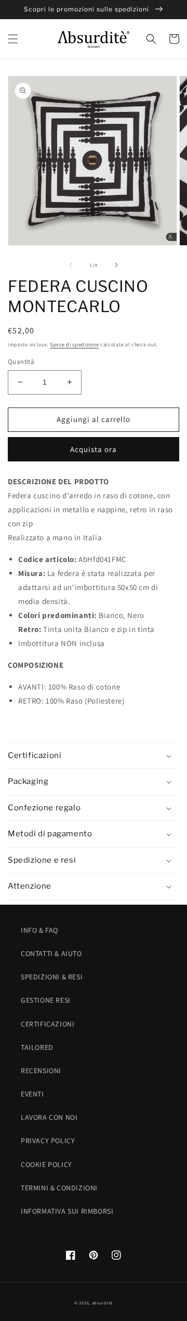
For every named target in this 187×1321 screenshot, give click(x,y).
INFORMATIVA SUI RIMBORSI (67, 1211)
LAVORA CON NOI (49, 1117)
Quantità (21, 361)
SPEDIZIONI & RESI (52, 976)
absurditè (102, 1302)
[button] (13, 38)
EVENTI (32, 1094)
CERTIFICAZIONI (47, 1024)
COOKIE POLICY (46, 1164)
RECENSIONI (41, 1070)
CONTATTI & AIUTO (51, 953)
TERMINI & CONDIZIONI (59, 1187)
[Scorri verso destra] (116, 265)
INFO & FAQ (39, 930)
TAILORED (37, 1047)
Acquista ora (93, 449)
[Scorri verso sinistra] (70, 265)
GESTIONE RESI (46, 1000)
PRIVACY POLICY (48, 1140)
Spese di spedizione (74, 344)
